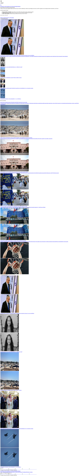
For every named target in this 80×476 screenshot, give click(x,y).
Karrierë (10, 472)
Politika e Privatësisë (22, 472)
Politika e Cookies (29, 472)
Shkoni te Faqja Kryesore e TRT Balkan (7, 17)
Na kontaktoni (6, 472)
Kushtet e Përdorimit (15, 472)
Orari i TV (2, 472)
